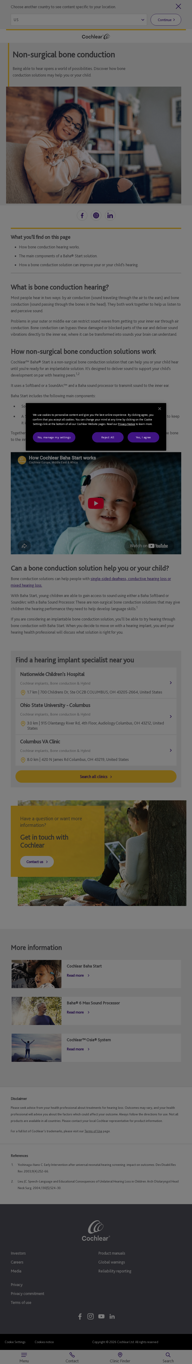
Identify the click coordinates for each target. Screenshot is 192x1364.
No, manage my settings (54, 437)
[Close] (160, 409)
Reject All (107, 437)
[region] (96, 427)
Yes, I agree (143, 437)
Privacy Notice (126, 424)
